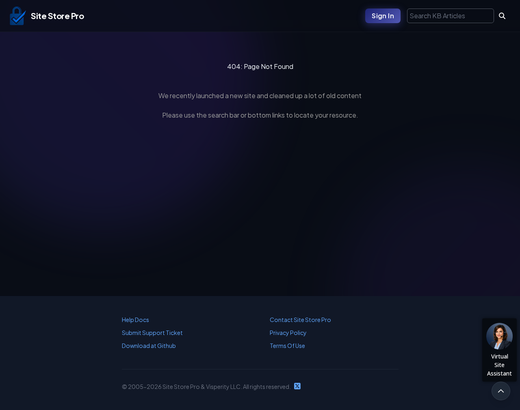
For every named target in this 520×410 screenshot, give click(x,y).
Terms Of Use (287, 345)
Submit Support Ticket (152, 332)
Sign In (383, 15)
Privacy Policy (288, 332)
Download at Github (149, 345)
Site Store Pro (57, 16)
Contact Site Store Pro (300, 319)
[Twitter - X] (297, 386)
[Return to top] (501, 391)
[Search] (502, 16)
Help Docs (135, 319)
